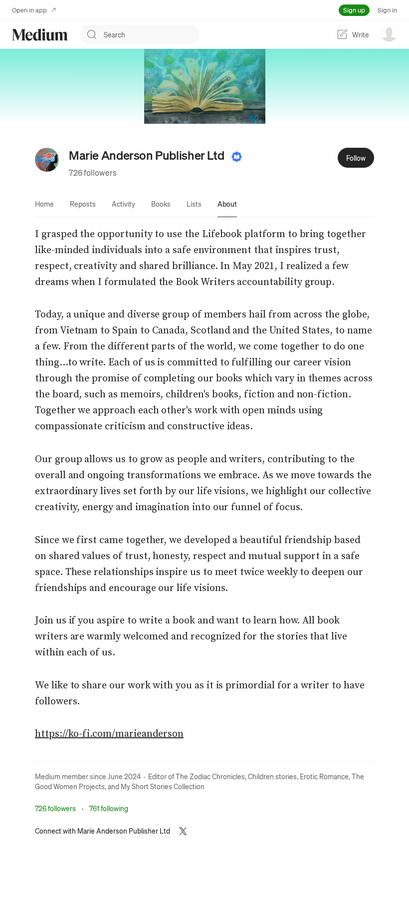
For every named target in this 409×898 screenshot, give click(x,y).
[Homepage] (40, 34)
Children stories (272, 776)
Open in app (29, 9)
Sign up (354, 9)
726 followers (93, 172)
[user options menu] (389, 33)
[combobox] (152, 34)
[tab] (44, 204)
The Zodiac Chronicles (210, 776)
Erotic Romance (324, 776)
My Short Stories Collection (162, 786)
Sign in (387, 9)
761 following (108, 808)
